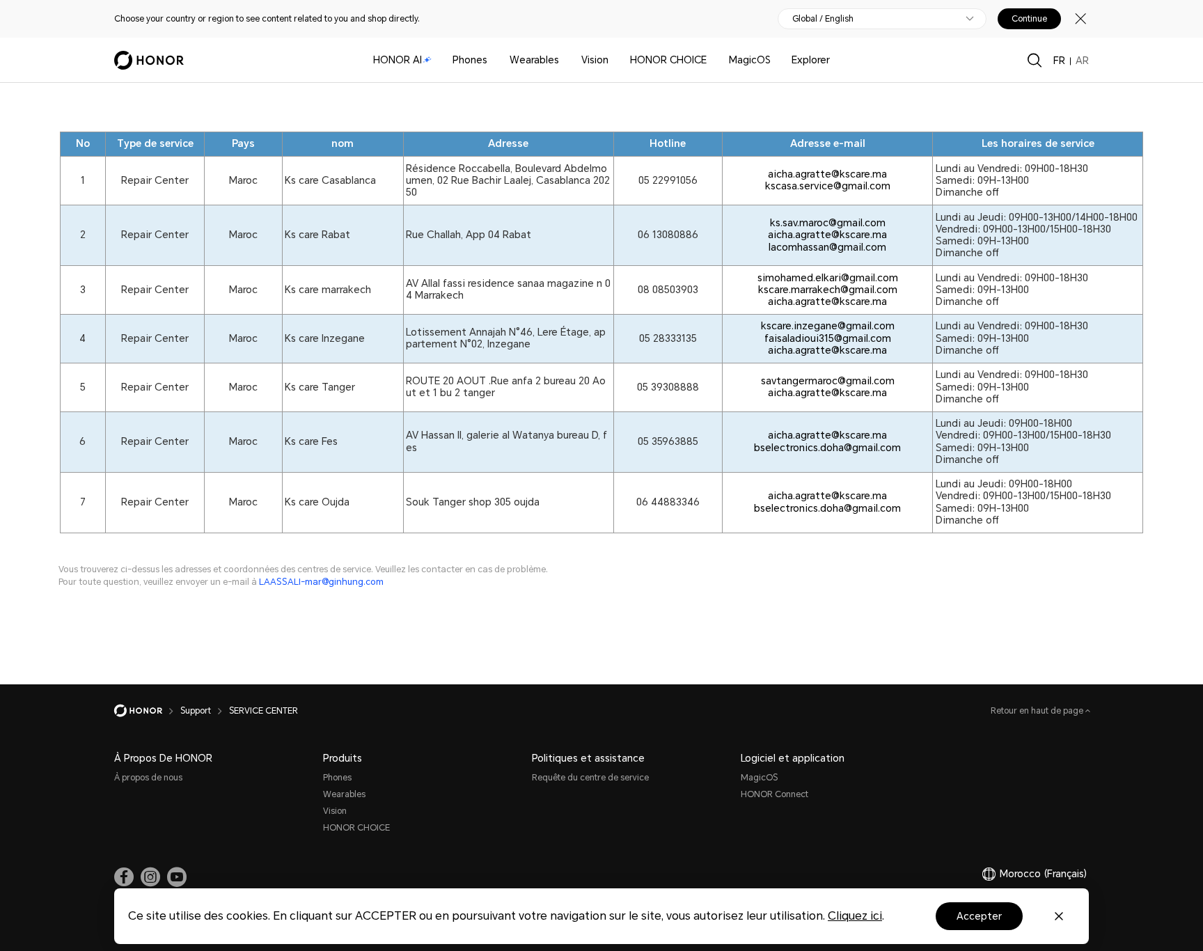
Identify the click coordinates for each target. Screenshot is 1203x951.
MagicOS (750, 59)
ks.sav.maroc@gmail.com (828, 222)
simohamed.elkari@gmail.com (827, 277)
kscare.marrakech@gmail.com (827, 289)
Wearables (534, 59)
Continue (1029, 19)
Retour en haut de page (1038, 711)
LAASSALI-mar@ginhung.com (321, 581)
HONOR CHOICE (668, 59)
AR (1082, 60)
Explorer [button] (811, 59)
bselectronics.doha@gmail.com (827, 447)
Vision (594, 59)
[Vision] (614, 60)
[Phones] (492, 60)
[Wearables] (564, 60)
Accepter (979, 916)
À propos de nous (148, 778)
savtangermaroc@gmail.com (828, 380)
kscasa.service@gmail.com (827, 185)
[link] (124, 877)
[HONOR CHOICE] (712, 60)
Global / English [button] (823, 19)
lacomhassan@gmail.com (827, 247)
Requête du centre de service (590, 778)
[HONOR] (147, 710)
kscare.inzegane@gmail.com (828, 325)
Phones (470, 59)
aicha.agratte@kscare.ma (827, 174)
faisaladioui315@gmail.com (827, 338)
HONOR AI (397, 59)
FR (1059, 60)
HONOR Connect (774, 794)
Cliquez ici (855, 915)
